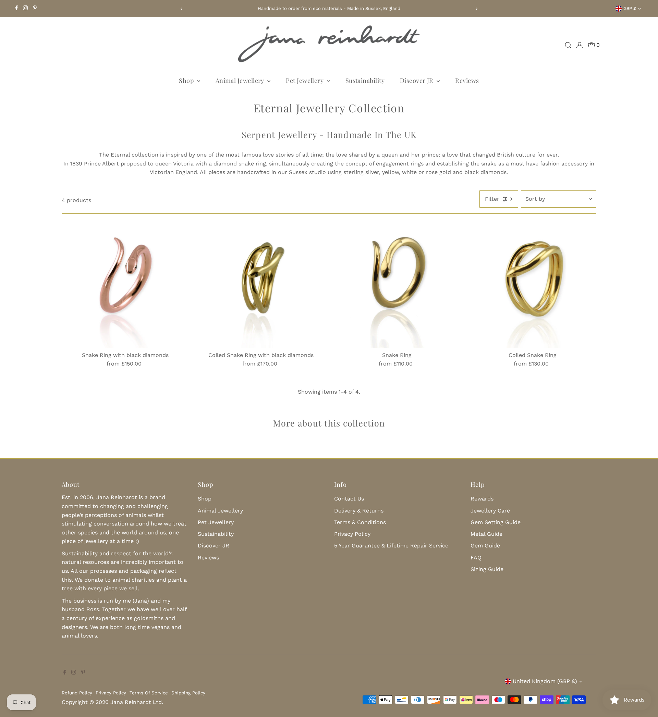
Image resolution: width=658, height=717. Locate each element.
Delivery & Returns (358, 510)
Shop (187, 80)
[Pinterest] (34, 8)
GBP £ (629, 8)
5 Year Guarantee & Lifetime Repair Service (391, 545)
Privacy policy (111, 692)
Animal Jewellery (241, 80)
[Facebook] (16, 8)
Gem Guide (485, 545)
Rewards (482, 498)
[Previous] (181, 8)
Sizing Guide (487, 569)
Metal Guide (486, 534)
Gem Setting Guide (496, 522)
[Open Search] (568, 45)
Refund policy (77, 692)
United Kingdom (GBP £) (545, 681)
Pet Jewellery (305, 80)
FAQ (476, 557)
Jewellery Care (490, 510)
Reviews (467, 80)
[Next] (476, 8)
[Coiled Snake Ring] (532, 284)
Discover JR (417, 80)
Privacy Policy (352, 534)
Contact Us (349, 498)
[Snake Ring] (396, 284)
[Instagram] (25, 8)
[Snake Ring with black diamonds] (125, 284)
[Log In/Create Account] (579, 45)
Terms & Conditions (360, 522)
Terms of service (149, 692)
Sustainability (365, 80)
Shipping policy (188, 692)
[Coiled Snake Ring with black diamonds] (261, 284)
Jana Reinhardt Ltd (136, 702)
